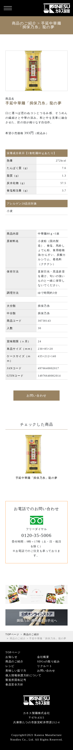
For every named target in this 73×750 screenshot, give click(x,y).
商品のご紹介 (24, 23)
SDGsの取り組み (48, 661)
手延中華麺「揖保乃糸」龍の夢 (36, 477)
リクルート (44, 666)
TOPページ (12, 634)
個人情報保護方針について (23, 675)
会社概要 (43, 656)
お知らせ (11, 656)
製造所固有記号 (15, 679)
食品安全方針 (14, 684)
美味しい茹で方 (15, 670)
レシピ (9, 666)
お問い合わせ (36, 395)
